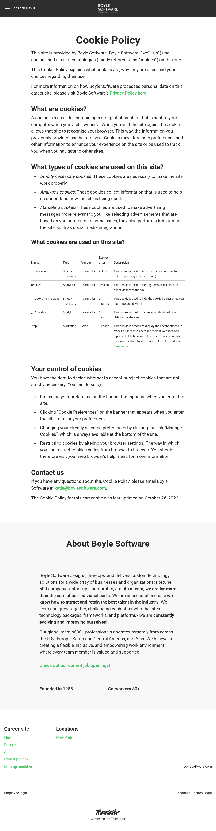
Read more (121, 346)
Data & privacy (16, 759)
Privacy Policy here (128, 93)
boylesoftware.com (197, 767)
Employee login (15, 793)
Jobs (8, 752)
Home (9, 737)
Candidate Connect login (193, 793)
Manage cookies (18, 767)
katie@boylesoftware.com (80, 488)
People (10, 745)
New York (64, 737)
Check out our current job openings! (74, 665)
